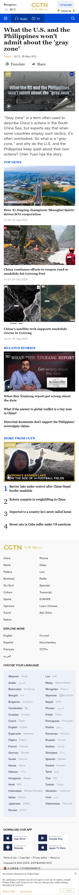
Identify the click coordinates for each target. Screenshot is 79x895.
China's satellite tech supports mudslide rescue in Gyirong (35, 331)
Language (66, 4)
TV (38, 18)
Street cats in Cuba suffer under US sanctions (40, 524)
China (7, 558)
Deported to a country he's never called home (40, 511)
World (6, 565)
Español (8, 642)
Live (42, 571)
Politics (7, 571)
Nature (7, 619)
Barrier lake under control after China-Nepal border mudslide (40, 488)
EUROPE (45, 599)
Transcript (46, 592)
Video (43, 565)
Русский (44, 635)
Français (8, 649)
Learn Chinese (48, 606)
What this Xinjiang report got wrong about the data (37, 398)
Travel (7, 612)
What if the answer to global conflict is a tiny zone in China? (38, 411)
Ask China (46, 612)
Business (9, 578)
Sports (7, 599)
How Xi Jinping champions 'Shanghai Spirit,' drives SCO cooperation (39, 212)
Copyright (25, 857)
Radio (23, 18)
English (7, 635)
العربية (7, 656)
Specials (45, 585)
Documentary (48, 642)
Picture (44, 558)
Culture (7, 592)
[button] (9, 106)
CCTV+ (44, 649)
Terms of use (10, 857)
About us (55, 857)
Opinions (8, 606)
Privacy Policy (9, 891)
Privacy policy (40, 857)
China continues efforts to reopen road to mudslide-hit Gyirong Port (36, 271)
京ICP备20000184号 (41, 862)
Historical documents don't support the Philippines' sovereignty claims (39, 423)
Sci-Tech (8, 585)
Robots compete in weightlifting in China (37, 499)
